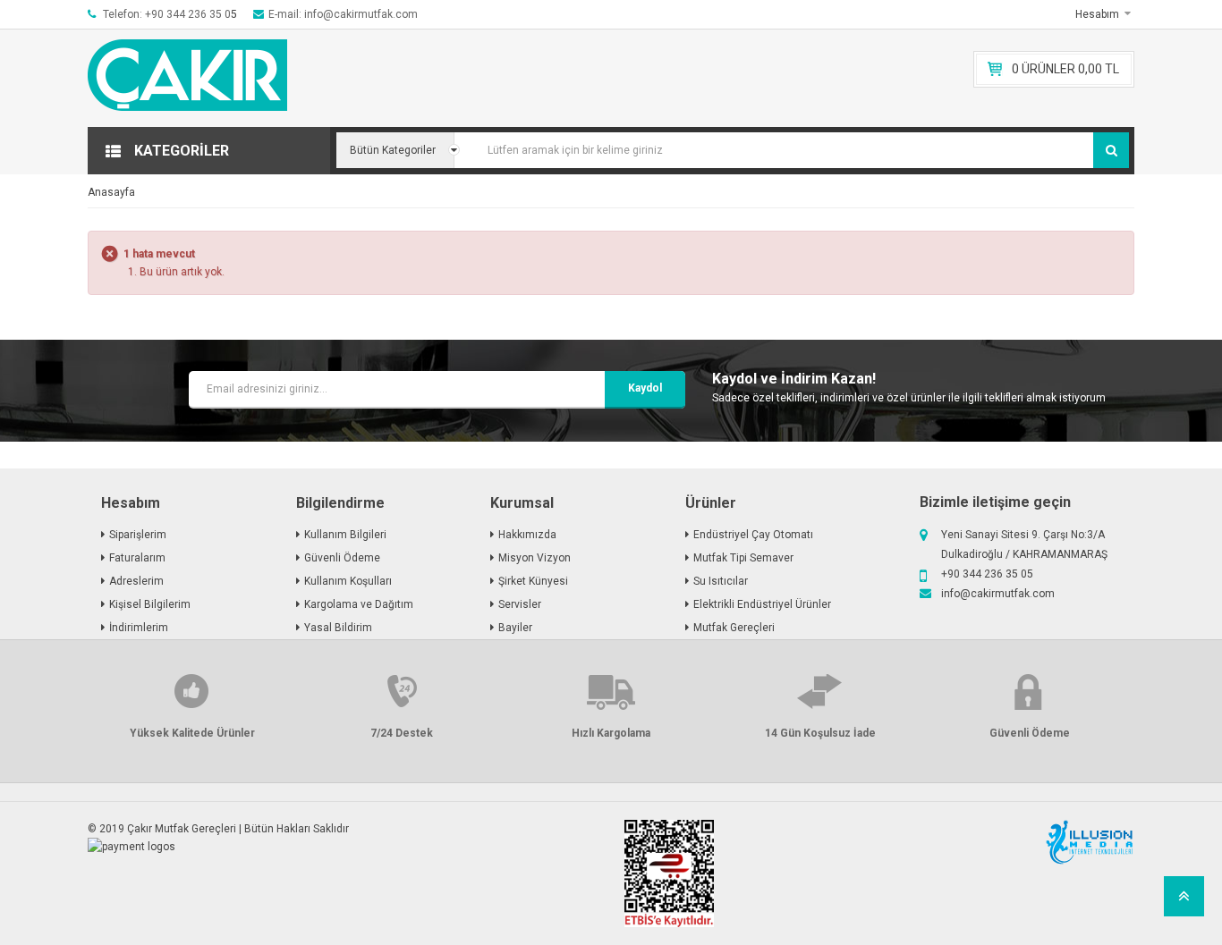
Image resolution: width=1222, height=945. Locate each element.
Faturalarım (137, 558)
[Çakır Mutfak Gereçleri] (208, 78)
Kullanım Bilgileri (345, 534)
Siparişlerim (137, 534)
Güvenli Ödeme (342, 558)
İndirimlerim (138, 627)
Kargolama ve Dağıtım (358, 604)
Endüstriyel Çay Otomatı (753, 534)
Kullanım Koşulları (348, 581)
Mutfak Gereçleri (734, 627)
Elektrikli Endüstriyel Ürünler (762, 604)
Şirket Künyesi (533, 581)
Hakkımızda (527, 534)
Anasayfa (111, 192)
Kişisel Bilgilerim (150, 604)
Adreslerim (136, 581)
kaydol (645, 388)
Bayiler (515, 627)
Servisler (519, 604)
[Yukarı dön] (1184, 901)
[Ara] (1111, 150)
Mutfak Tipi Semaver (743, 558)
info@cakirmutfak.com (998, 593)
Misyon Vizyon (534, 558)
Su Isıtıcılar (720, 581)
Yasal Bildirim (338, 627)
